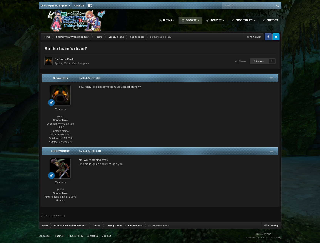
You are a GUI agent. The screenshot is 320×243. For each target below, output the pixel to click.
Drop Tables (244, 20)
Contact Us (92, 235)
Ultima (167, 20)
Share (241, 61)
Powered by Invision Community (263, 237)
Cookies (106, 235)
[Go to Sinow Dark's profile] (48, 61)
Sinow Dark (60, 78)
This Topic (263, 5)
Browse (191, 20)
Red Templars (80, 63)
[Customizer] (90, 5)
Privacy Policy (75, 235)
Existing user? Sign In (55, 5)
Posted (90, 78)
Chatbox (272, 20)
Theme (59, 235)
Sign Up (79, 5)
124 (61, 189)
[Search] (277, 5)
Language (44, 235)
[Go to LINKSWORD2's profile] (60, 168)
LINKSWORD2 (60, 151)
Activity (216, 20)
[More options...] (271, 78)
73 (62, 116)
